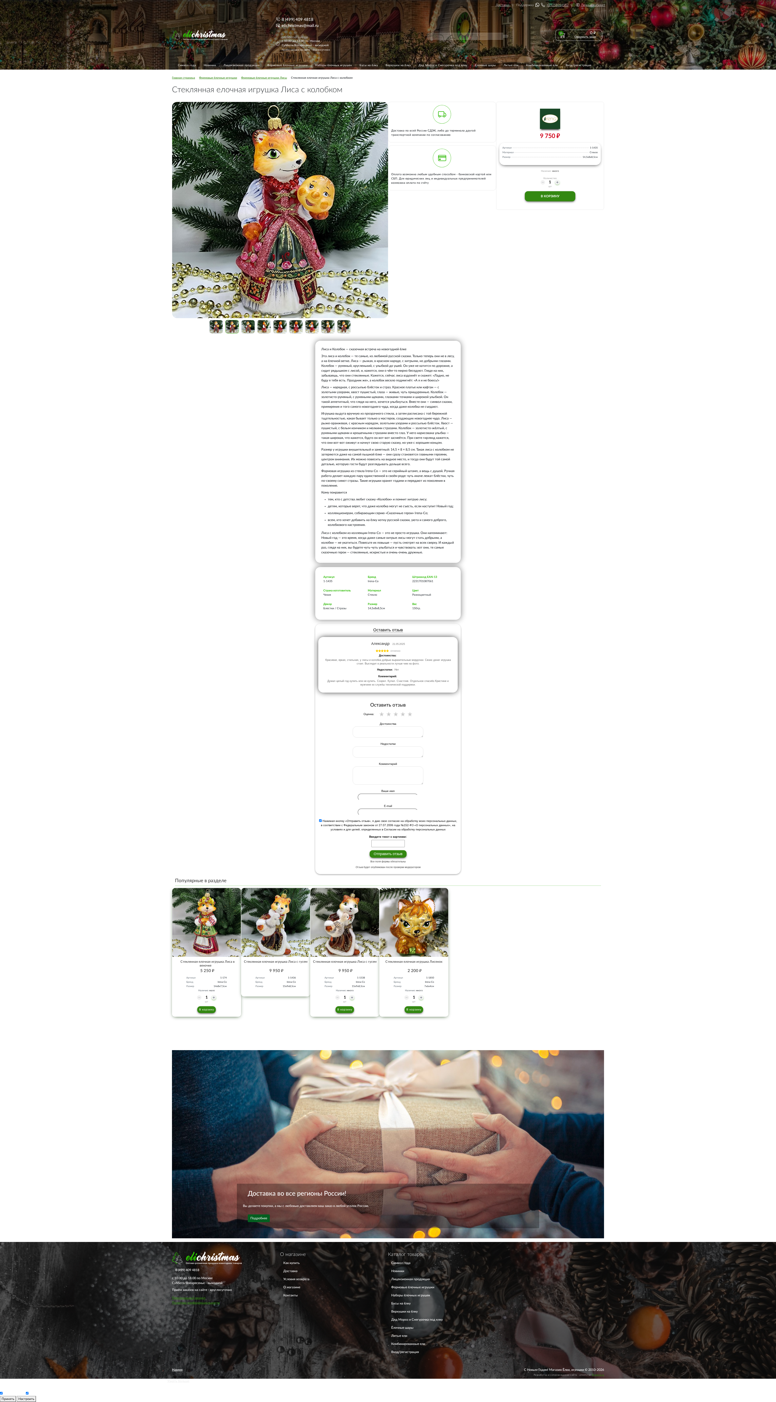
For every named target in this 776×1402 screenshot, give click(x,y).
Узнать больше (178, 1381)
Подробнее (258, 1218)
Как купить (291, 1263)
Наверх (177, 1369)
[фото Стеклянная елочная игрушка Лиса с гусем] (275, 922)
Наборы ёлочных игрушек (410, 1295)
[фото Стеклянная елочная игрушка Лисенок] (414, 922)
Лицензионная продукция (410, 1279)
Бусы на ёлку (401, 1303)
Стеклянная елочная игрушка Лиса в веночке (207, 963)
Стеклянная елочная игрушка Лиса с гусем (275, 961)
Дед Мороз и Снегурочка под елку (417, 1319)
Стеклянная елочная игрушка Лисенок (413, 961)
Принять (8, 1399)
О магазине (291, 1287)
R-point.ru (598, 1375)
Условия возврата (296, 1279)
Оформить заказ (585, 37)
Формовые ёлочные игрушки (412, 1287)
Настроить (26, 1399)
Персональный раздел (188, 1298)
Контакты (290, 1295)
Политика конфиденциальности (196, 1302)
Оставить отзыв (388, 630)
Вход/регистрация (405, 1352)
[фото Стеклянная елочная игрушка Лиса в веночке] (206, 922)
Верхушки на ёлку (404, 1311)
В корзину (550, 196)
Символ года (400, 1263)
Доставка (502, 5)
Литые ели (399, 1335)
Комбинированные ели (408, 1344)
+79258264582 (557, 5)
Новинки (397, 1271)
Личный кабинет (593, 5)
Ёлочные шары (402, 1327)
